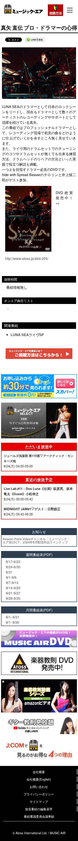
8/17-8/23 (13, 561)
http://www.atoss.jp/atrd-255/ (26, 258)
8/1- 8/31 (12, 617)
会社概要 (39, 772)
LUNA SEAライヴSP (27, 334)
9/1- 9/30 (12, 622)
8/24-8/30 (13, 566)
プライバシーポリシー (39, 794)
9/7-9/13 (12, 582)
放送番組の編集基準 (38, 809)
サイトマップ (39, 801)
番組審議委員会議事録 (39, 816)
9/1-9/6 (11, 577)
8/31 (9, 572)
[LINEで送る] (34, 40)
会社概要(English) (39, 779)
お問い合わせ (39, 786)
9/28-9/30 (13, 598)
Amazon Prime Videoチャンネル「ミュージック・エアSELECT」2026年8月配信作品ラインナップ (36, 540)
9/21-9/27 (13, 593)
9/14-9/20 (13, 587)
